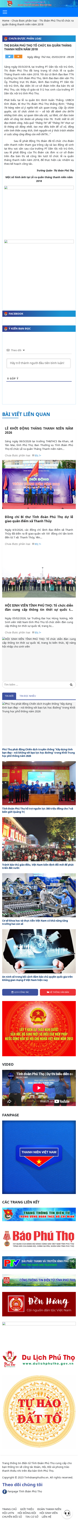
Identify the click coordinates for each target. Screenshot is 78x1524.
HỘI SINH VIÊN (49, 1513)
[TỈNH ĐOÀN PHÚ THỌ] (39, 3)
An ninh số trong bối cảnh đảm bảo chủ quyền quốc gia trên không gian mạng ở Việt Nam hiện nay (37, 978)
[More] (18, 56)
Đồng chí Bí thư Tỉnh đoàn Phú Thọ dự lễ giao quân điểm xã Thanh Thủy (39, 519)
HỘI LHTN (8, 1513)
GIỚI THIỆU (27, 1509)
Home (5, 20)
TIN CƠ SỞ (31, 1516)
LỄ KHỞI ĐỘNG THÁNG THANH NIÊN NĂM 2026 (39, 430)
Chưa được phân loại (24, 20)
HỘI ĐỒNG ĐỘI (27, 1513)
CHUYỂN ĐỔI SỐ (12, 1516)
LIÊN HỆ (46, 1516)
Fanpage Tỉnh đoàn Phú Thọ (24, 1491)
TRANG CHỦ (9, 1509)
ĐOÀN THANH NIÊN (49, 1509)
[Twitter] (9, 56)
